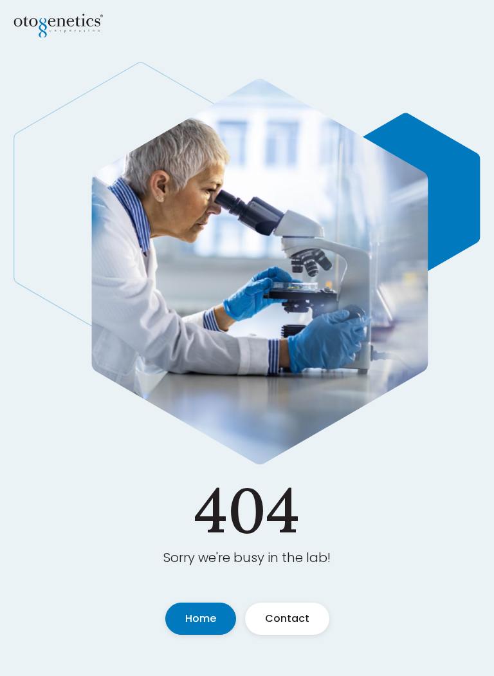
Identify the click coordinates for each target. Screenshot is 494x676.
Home (200, 618)
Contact (287, 618)
